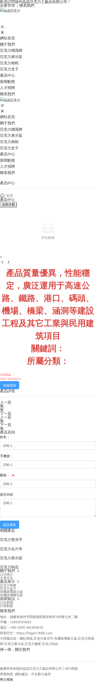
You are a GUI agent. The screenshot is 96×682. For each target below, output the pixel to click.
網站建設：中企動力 (29, 674)
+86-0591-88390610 (26, 627)
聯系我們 (26, 5)
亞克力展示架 (11, 558)
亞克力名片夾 (11, 549)
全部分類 (8, 204)
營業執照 (6, 674)
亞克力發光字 (11, 540)
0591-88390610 (10, 379)
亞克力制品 (9, 567)
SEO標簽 (71, 668)
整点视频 (6, 679)
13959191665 (20, 622)
